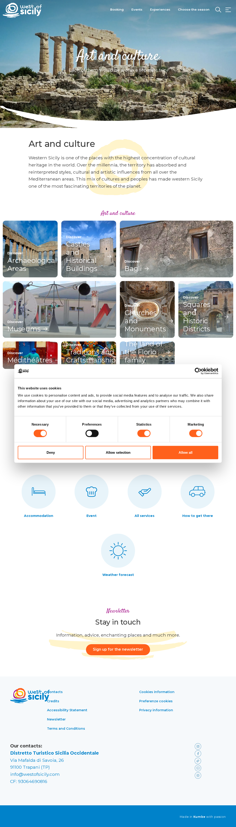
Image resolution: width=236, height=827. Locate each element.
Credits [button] (53, 701)
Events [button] (136, 9)
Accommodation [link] (38, 516)
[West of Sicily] (22, 10)
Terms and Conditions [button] (66, 728)
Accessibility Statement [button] (67, 710)
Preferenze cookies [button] (156, 701)
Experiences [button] (160, 9)
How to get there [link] (197, 516)
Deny (51, 452)
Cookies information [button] (156, 692)
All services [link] (144, 516)
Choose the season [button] (193, 9)
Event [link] (91, 516)
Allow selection (118, 452)
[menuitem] (117, 9)
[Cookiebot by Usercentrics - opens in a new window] (198, 371)
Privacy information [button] (156, 710)
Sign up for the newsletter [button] (118, 649)
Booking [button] (117, 9)
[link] (209, 746)
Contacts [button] (55, 692)
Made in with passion (203, 816)
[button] (228, 10)
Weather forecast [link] (118, 575)
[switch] (92, 433)
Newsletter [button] (56, 719)
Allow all (185, 452)
